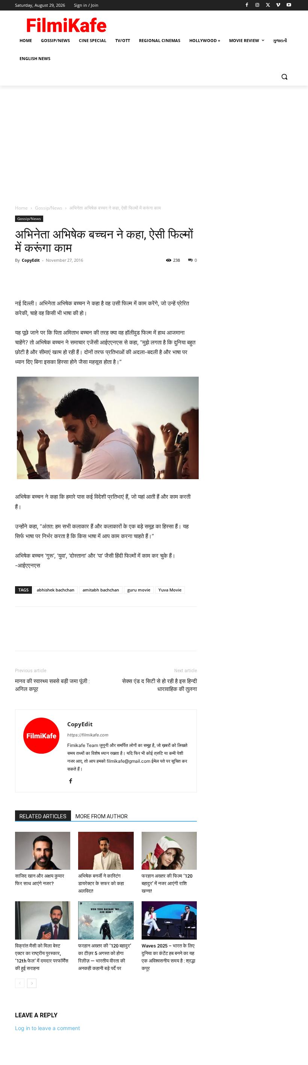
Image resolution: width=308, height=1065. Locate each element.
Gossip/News (48, 208)
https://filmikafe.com (88, 735)
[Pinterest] (57, 277)
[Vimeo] (278, 5)
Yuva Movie (170, 590)
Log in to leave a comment (47, 1028)
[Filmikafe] (66, 23)
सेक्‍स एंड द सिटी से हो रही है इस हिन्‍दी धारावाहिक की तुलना (159, 685)
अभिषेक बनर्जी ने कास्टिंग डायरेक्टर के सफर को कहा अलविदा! (101, 883)
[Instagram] (257, 5)
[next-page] (31, 983)
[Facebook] (247, 5)
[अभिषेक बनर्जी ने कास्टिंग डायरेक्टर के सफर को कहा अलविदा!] (105, 851)
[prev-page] (19, 983)
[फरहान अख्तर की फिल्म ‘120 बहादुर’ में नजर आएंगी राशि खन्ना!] (169, 851)
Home (21, 208)
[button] (284, 77)
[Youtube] (288, 5)
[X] (268, 5)
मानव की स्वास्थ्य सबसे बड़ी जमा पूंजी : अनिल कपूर (52, 685)
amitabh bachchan (101, 590)
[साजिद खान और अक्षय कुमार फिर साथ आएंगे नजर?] (42, 851)
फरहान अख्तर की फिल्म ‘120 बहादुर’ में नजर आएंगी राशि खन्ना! (167, 883)
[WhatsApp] (74, 277)
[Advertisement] (154, 142)
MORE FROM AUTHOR (101, 816)
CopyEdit (31, 260)
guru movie (138, 590)
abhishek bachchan (55, 590)
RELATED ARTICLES (43, 816)
